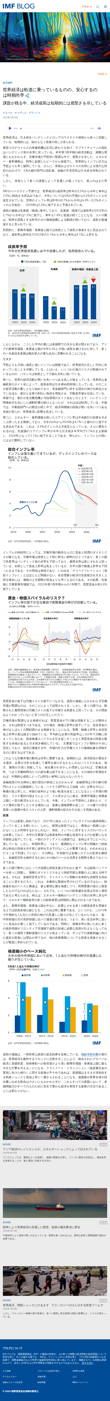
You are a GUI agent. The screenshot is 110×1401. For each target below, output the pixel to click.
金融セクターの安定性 (13, 1382)
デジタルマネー (10, 1376)
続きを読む (87, 1363)
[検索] (97, 7)
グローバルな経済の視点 (49, 1371)
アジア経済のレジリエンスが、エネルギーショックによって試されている (50, 1149)
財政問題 (42, 1382)
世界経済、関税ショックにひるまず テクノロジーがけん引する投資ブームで (53, 1305)
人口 (74, 1376)
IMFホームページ (80, 1382)
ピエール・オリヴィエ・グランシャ (22, 113)
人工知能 (7, 1371)
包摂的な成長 (78, 1371)
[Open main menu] (105, 7)
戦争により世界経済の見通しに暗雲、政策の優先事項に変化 (41, 1227)
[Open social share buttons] (27, 95)
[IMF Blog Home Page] (18, 6)
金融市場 (42, 1376)
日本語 (85, 6)
